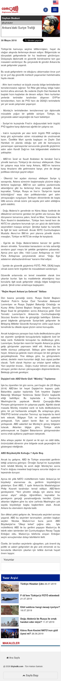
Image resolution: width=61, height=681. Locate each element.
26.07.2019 (38, 583)
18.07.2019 (40, 608)
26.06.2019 (39, 632)
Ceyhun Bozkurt (11, 18)
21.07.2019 (39, 597)
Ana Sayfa (14, 657)
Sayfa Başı (31, 675)
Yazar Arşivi (10, 578)
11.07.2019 (38, 620)
